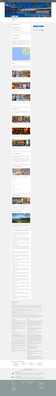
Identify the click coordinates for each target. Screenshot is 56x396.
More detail (14, 105)
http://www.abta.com (41, 378)
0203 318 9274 (41, 383)
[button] (21, 105)
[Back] (1, 1)
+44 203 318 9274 (41, 387)
